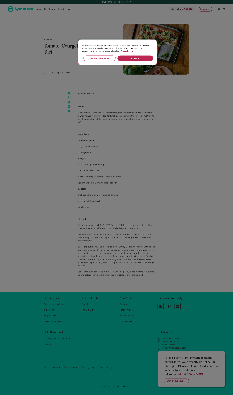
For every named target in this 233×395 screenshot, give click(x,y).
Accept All (135, 58)
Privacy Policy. (127, 51)
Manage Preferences (99, 58)
